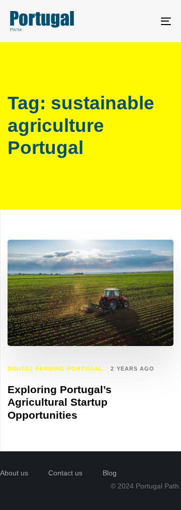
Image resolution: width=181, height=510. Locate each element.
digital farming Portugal (55, 369)
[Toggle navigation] (144, 21)
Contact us (65, 473)
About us (14, 473)
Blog (110, 473)
